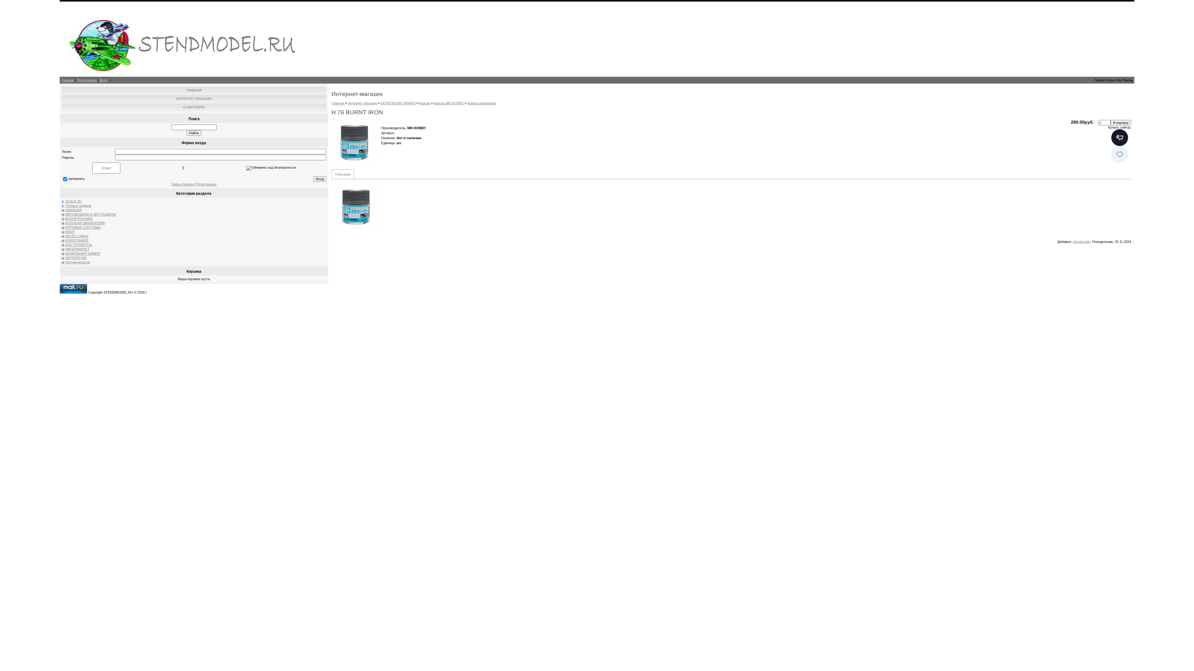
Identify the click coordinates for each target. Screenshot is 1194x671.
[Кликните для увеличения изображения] (354, 143)
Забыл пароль (182, 184)
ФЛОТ (70, 232)
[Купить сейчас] (1119, 137)
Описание (343, 174)
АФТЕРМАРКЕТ (77, 249)
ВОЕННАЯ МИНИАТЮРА (85, 223)
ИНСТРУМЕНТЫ (78, 245)
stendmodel (1081, 242)
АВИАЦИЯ (73, 210)
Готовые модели (78, 206)
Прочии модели (77, 262)
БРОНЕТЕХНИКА (79, 219)
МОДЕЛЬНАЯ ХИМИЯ (82, 253)
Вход (103, 80)
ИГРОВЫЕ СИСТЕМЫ (83, 227)
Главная (67, 80)
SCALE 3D (73, 201)
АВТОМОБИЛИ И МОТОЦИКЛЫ (90, 214)
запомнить (76, 178)
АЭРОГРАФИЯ (76, 240)
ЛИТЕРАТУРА (75, 258)
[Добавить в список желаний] (1119, 154)
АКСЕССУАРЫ (76, 236)
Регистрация (87, 80)
